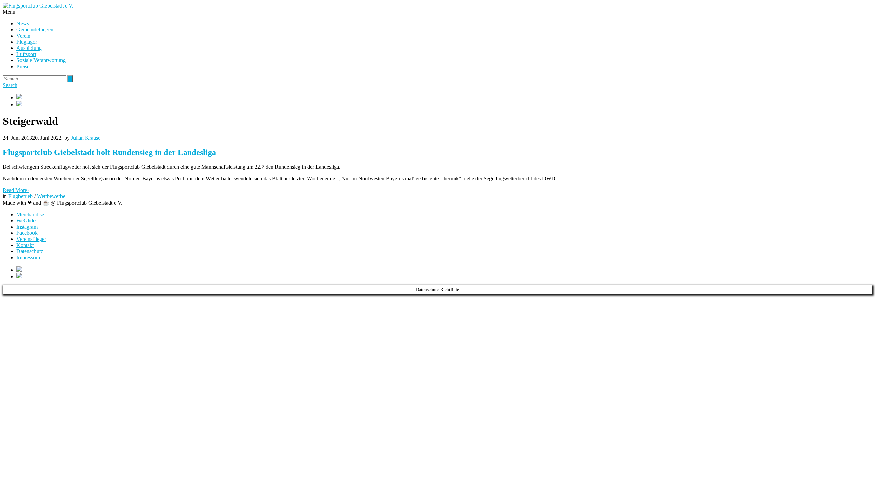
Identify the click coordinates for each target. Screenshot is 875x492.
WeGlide (26, 220)
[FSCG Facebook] (444, 97)
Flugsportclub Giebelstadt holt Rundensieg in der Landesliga (109, 152)
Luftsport (26, 54)
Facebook (27, 233)
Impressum (28, 257)
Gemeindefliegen (34, 29)
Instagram (27, 227)
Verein (23, 36)
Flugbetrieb (20, 196)
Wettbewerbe (51, 196)
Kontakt (25, 245)
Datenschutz (29, 251)
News (22, 23)
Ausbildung (29, 48)
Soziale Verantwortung (41, 60)
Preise (22, 66)
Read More (16, 190)
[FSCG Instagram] (444, 104)
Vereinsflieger (31, 239)
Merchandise (30, 214)
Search (10, 85)
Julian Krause (85, 138)
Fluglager (26, 42)
